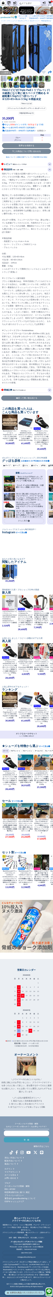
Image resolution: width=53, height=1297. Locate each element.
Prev (3, 48)
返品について (10, 157)
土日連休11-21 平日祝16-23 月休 (34, 461)
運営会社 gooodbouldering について (20, 1198)
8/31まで (23, 17)
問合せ (49, 1295)
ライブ (7, 465)
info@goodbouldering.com (26, 1257)
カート (50, 3)
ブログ (15, 5)
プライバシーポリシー (14, 1195)
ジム (9, 5)
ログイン (44, 5)
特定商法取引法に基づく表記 (17, 1192)
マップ (17, 465)
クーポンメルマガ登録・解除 (17, 1186)
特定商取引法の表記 (40, 157)
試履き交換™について (24, 157)
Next (50, 48)
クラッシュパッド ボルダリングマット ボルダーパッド (23, 21)
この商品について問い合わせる (27, 151)
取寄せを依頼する (26, 146)
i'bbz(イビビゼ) (26, 103)
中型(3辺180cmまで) (47, 21)
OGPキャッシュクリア (14, 1202)
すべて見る (20, 532)
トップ (3, 21)
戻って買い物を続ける (27, 398)
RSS (6, 1189)
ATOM (12, 1189)
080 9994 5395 (26, 1253)
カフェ (35, 465)
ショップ (3, 5)
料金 (44, 465)
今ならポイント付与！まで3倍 (23, 125)
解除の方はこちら (41, 1146)
